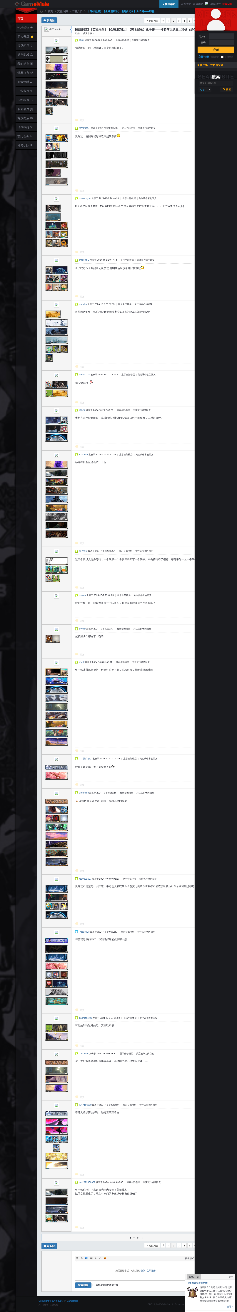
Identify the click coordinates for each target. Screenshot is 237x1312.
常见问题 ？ (25, 45)
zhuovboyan (85, 198)
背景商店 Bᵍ (25, 118)
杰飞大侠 (83, 550)
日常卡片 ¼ (24, 91)
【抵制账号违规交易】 (198, 1283)
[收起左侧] (70, 29)
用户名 (202, 36)
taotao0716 (84, 374)
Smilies (105, 1258)
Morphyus (84, 792)
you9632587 (85, 878)
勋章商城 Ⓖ (25, 54)
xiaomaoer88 (85, 1017)
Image (86, 1258)
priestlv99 (84, 1053)
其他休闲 (62, 11)
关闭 (231, 1276)
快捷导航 (169, 4)
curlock (82, 595)
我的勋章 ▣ (25, 64)
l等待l (81, 40)
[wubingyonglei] (46, 28)
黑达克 (82, 410)
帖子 (202, 89)
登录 (216, 50)
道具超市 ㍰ (24, 73)
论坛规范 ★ (25, 27)
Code (100, 1258)
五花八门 (77, 11)
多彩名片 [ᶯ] (25, 109)
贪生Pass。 (84, 127)
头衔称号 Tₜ (25, 100)
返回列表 (153, 20)
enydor (82, 628)
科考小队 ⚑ (25, 145)
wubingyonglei (62, 28)
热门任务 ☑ (25, 136)
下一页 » (136, 1237)
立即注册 (203, 56)
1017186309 (85, 1104)
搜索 (228, 89)
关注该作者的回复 (141, 40)
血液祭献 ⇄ (24, 82)
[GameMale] (32, 4)
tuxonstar (83, 454)
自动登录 (228, 56)
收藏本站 (198, 4)
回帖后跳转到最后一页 (107, 1284)
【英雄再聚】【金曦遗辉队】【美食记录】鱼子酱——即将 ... (122, 11)
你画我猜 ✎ (24, 127)
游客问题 (227, 4)
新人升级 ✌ (25, 36)
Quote (96, 1258)
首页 (20, 18)
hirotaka (83, 304)
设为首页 (186, 4)
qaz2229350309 (87, 1182)
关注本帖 (87, 33)
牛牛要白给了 (85, 758)
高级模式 (189, 1258)
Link (91, 1258)
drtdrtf (81, 661)
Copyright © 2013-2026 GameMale (58, 1300)
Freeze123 (84, 931)
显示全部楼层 (122, 40)
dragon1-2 (84, 259)
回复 (82, 120)
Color (82, 1258)
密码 (203, 42)
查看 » (230, 1306)
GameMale (41, 11)
